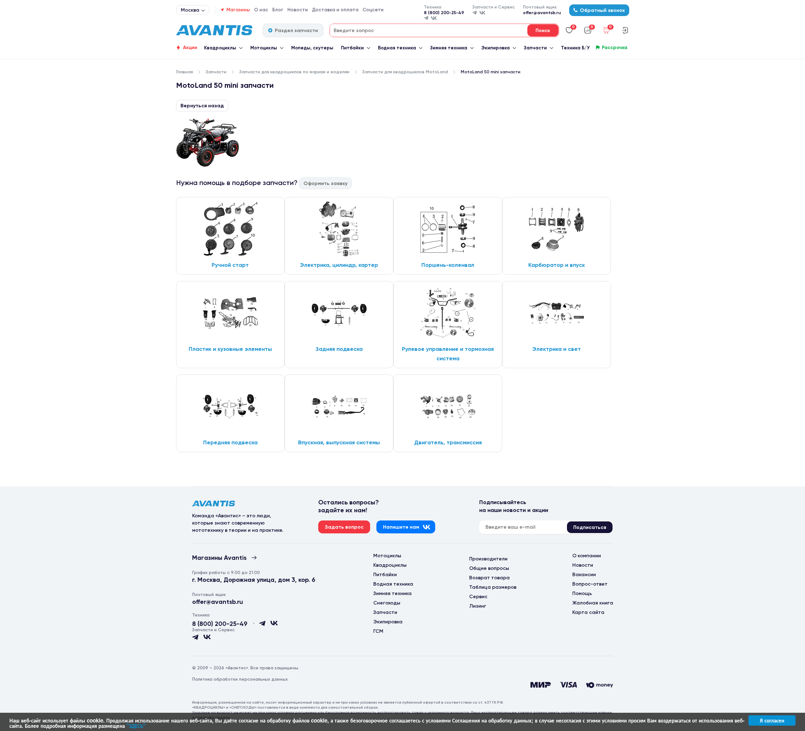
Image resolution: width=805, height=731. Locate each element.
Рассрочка (614, 47)
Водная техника (397, 48)
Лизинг (477, 606)
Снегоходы (386, 603)
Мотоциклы (263, 48)
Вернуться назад (202, 106)
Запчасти (535, 48)
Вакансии (584, 574)
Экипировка (495, 48)
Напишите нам (401, 527)
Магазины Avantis (219, 557)
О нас (261, 10)
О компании (586, 556)
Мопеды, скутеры (312, 48)
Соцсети (373, 10)
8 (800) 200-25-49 (444, 12)
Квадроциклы (220, 48)
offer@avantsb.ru (542, 12)
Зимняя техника (448, 48)
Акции (190, 47)
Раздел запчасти (296, 30)
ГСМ (378, 631)
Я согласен (772, 720)
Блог (277, 10)
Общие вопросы (489, 568)
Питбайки (352, 48)
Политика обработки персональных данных (240, 679)
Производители (488, 559)
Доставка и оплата (335, 10)
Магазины (238, 10)
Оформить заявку (325, 183)
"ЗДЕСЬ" (136, 725)
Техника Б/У (575, 48)
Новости (297, 10)
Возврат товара (489, 578)
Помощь (582, 593)
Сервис (478, 596)
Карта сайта (588, 612)
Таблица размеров (492, 587)
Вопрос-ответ (590, 584)
